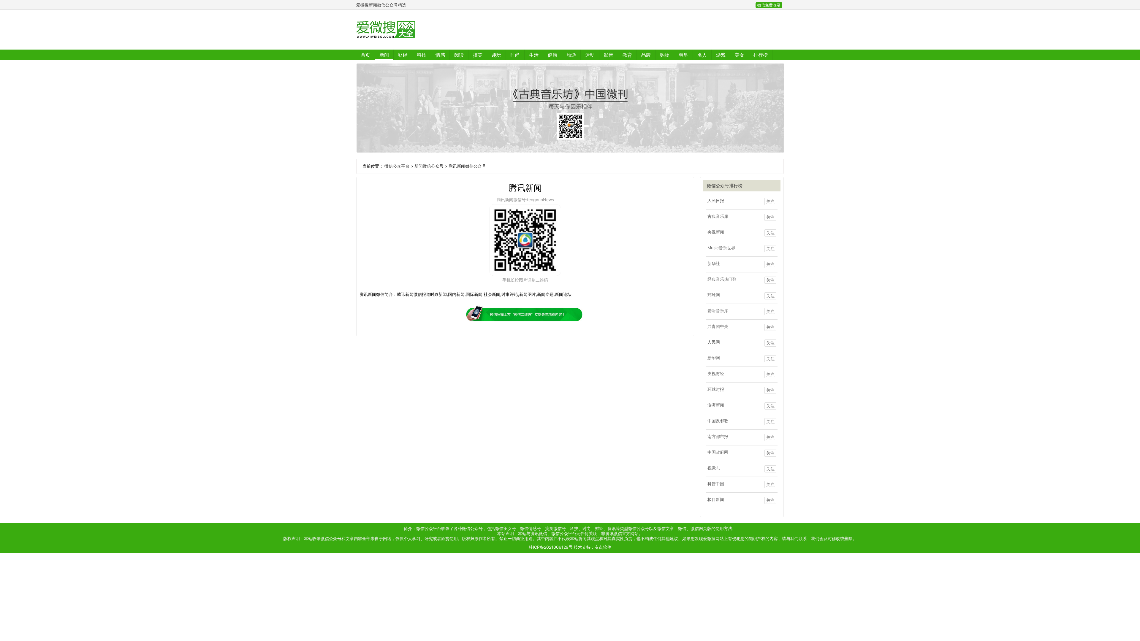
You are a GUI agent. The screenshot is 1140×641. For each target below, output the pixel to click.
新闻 (384, 55)
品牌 (646, 55)
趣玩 (496, 55)
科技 (421, 55)
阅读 (459, 55)
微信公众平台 (396, 166)
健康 (552, 55)
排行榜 (760, 55)
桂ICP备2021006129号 (551, 547)
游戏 (721, 55)
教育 (627, 55)
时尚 (515, 55)
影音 (608, 55)
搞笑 (477, 55)
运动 (590, 55)
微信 (682, 528)
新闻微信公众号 (429, 166)
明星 (683, 55)
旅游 (571, 55)
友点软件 (603, 547)
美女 (739, 55)
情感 (440, 55)
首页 (365, 55)
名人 (702, 55)
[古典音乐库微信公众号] (570, 108)
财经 (403, 55)
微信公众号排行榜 (724, 185)
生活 (534, 55)
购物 (664, 55)
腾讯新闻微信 (372, 294)
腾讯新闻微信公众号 (467, 166)
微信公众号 (472, 528)
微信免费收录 (768, 5)
